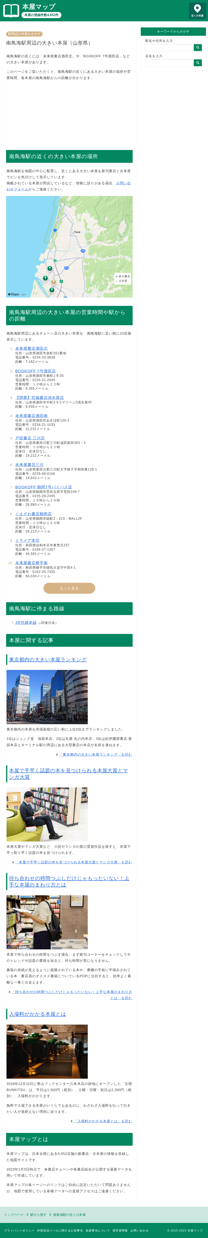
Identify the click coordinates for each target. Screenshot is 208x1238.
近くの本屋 (197, 15)
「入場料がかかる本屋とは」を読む (103, 1121)
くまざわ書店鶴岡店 (33, 514)
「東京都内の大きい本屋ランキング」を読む (95, 754)
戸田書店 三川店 (30, 438)
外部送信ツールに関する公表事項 (60, 1230)
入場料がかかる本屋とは (37, 1014)
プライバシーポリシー (19, 1230)
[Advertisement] (69, 113)
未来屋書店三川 (29, 465)
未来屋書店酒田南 (31, 416)
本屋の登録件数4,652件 (41, 15)
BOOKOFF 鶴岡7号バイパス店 (43, 487)
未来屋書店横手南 (31, 563)
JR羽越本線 (26, 623)
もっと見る (69, 588)
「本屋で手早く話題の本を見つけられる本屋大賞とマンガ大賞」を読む (73, 862)
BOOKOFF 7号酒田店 (35, 371)
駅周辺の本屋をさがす (24, 34)
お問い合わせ (139, 1230)
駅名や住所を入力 (159, 40)
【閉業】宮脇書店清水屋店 (39, 398)
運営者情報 (120, 1230)
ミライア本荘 (27, 540)
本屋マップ (38, 6)
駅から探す (38, 1214)
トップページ (14, 1214)
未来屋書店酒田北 (31, 348)
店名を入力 (153, 56)
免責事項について (98, 1230)
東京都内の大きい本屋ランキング (48, 659)
